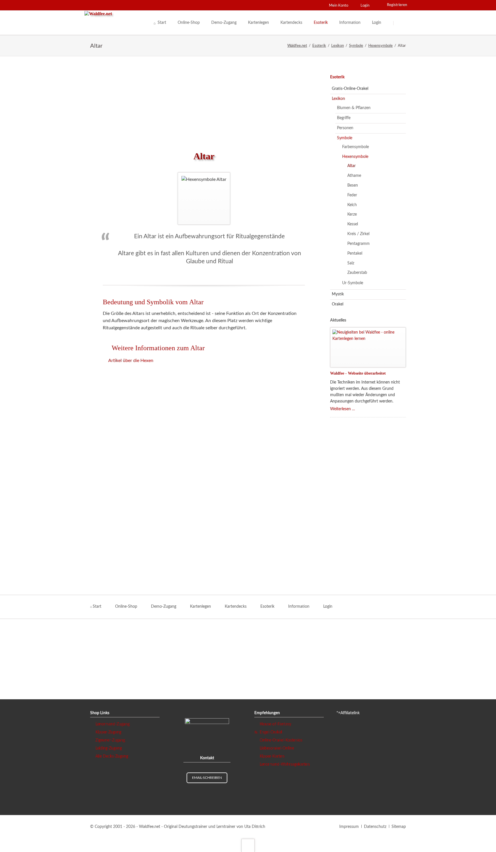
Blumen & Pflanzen (354, 108)
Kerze (352, 214)
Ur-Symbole (352, 283)
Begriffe (343, 118)
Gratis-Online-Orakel (350, 89)
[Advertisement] (204, 103)
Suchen (400, 23)
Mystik (338, 294)
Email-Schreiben (207, 777)
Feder (352, 195)
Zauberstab (357, 273)
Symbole (344, 138)
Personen (345, 128)
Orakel (337, 304)
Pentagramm (358, 244)
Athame (354, 176)
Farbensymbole (355, 147)
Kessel (352, 224)
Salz (350, 263)
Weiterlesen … (342, 409)
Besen (352, 185)
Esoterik (337, 77)
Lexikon (338, 99)
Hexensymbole (355, 157)
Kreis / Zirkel (358, 234)
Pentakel (354, 253)
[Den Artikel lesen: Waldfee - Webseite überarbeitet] (368, 347)
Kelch (352, 205)
